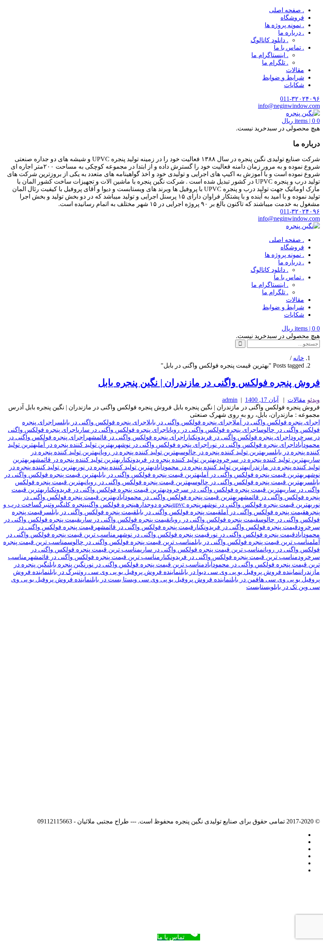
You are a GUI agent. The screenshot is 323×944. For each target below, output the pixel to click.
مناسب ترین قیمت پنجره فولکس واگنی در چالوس (131, 542)
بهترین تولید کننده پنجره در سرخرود (262, 459)
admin (230, 399)
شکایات (294, 85)
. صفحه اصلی (286, 10)
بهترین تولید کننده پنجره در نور (115, 467)
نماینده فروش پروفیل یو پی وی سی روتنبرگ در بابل (115, 572)
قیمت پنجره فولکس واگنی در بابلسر (89, 512)
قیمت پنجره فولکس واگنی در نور (252, 534)
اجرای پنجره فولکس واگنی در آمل (276, 422)
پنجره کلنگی (72, 504)
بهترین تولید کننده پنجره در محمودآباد (201, 467)
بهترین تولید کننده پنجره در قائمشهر (74, 459)
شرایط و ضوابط (283, 77)
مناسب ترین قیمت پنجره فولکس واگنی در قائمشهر (93, 557)
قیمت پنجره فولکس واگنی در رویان (213, 519)
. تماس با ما (289, 47)
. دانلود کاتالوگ (269, 40)
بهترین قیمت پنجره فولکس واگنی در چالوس (248, 482)
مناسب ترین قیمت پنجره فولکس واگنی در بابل (254, 542)
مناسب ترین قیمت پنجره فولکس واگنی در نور (144, 564)
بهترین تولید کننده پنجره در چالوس (222, 452)
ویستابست (260, 586)
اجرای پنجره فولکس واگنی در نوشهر (161, 444)
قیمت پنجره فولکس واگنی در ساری (124, 519)
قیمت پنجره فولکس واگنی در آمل (263, 512)
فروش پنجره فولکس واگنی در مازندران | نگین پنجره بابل (209, 382)
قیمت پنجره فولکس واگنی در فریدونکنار (245, 527)
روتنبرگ (48, 504)
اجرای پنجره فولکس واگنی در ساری (123, 429)
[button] (301, 120)
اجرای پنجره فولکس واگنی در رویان (213, 429)
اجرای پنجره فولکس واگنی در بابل (189, 422)
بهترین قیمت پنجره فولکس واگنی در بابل (149, 474)
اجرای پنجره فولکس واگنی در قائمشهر (135, 437)
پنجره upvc (186, 504)
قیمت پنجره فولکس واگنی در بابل (178, 512)
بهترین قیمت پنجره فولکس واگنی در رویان (138, 482)
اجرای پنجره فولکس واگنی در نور (252, 444)
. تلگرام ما (275, 62)
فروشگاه (292, 17)
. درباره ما (291, 32)
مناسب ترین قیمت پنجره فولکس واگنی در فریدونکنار (229, 557)
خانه (298, 358)
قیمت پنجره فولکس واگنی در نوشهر (163, 534)
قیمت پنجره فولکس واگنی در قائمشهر (143, 527)
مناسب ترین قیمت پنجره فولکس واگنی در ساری (201, 549)
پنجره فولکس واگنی (111, 504)
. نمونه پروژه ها (284, 25)
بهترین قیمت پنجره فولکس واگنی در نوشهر (256, 504)
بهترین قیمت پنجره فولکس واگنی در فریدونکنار (105, 489)
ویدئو (313, 399)
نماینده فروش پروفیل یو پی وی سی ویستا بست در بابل (161, 579)
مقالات (295, 70)
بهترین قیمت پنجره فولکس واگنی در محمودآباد (177, 497)
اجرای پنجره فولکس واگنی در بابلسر (100, 422)
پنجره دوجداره (154, 504)
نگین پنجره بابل (67, 564)
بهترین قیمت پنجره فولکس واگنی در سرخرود (225, 489)
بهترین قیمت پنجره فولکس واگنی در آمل (252, 474)
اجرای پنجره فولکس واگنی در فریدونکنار (237, 437)
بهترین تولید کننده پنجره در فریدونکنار (168, 459)
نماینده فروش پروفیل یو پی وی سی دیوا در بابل (240, 572)
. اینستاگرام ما (269, 55)
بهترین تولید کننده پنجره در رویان (139, 452)
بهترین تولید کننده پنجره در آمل (76, 444)
